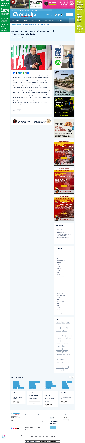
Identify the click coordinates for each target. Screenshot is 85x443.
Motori (58, 272)
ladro (70, 338)
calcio (68, 322)
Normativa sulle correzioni (42, 423)
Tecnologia (59, 268)
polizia (68, 354)
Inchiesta (58, 274)
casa (58, 325)
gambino (59, 338)
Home (12, 20)
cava (62, 325)
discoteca (65, 333)
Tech (58, 305)
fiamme (58, 335)
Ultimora (58, 283)
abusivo (58, 322)
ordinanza (59, 346)
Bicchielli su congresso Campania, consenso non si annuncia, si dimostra (64, 238)
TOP (19, 110)
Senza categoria (60, 313)
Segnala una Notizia (41, 416)
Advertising (14, 10)
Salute (58, 264)
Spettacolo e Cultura (50, 20)
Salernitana (26, 20)
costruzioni (64, 327)
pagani (64, 349)
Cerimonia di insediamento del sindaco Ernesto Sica (33, 394)
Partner (28, 10)
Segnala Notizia (34, 10)
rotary (68, 362)
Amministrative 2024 (61, 260)
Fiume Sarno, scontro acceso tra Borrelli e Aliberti (63, 228)
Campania (59, 285)
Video (58, 303)
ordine (64, 346)
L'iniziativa (59, 280)
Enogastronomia (60, 256)
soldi (58, 367)
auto (63, 322)
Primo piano (59, 311)
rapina (63, 362)
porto (68, 359)
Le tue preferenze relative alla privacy (47, 441)
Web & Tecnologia (60, 258)
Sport (40, 20)
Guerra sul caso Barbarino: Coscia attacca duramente (50, 394)
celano (58, 327)
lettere (58, 341)
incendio (65, 338)
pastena (65, 351)
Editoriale (59, 20)
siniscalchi (64, 364)
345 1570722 (13, 425)
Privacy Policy (65, 417)
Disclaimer (19, 10)
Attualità (33, 20)
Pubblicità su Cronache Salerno (42, 426)
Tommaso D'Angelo (16, 401)
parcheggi (59, 351)
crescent (58, 330)
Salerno (58, 270)
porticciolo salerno (61, 359)
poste (58, 362)
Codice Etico (39, 418)
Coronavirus (59, 289)
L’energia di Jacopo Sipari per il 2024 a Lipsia (24, 122)
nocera (68, 341)
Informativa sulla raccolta (31, 441)
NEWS (63, 341)
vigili (62, 370)
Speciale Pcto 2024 (60, 252)
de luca (64, 330)
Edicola (52, 427)
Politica (58, 266)
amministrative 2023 (61, 301)
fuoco (63, 335)
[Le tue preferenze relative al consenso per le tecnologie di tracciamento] (83, 441)
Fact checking (40, 421)
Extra (58, 278)
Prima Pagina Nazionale (61, 282)
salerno (58, 364)
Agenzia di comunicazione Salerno (49, 437)
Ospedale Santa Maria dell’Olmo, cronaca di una (66, 393)
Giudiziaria (59, 262)
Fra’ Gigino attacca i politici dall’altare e (17, 393)
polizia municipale (60, 356)
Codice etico (24, 10)
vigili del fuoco (68, 370)
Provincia (58, 307)
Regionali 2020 (60, 293)
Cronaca (18, 20)
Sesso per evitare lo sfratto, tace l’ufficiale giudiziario (39, 122)
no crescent (65, 343)
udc (57, 370)
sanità (58, 254)
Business (58, 309)
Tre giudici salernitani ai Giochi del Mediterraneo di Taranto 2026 (63, 232)
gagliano (69, 335)
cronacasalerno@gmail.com (16, 421)
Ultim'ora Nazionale (60, 276)
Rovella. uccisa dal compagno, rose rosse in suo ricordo (63, 241)
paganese (59, 349)
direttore (58, 333)
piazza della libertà (61, 354)
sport (62, 367)
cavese (67, 325)
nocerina (58, 343)
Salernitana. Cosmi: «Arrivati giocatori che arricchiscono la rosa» (35, 24)
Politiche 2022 (59, 297)
